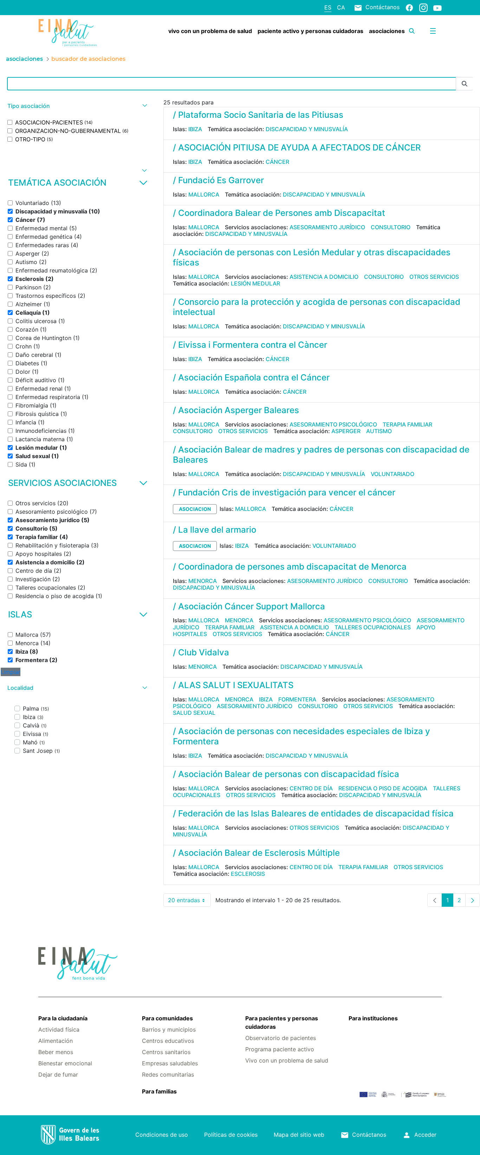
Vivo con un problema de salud (286, 1060)
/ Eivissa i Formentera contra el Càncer (250, 345)
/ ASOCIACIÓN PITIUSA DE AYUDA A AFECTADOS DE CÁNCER (297, 147)
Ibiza (195, 129)
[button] (76, 106)
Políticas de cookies (231, 1134)
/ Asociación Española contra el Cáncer (251, 377)
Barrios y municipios (169, 1029)
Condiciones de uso (161, 1134)
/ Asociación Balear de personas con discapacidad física (286, 774)
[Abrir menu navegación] (433, 31)
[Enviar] (464, 84)
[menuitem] (210, 31)
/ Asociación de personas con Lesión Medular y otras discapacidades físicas (311, 257)
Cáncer (277, 161)
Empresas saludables (170, 1063)
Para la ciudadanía (62, 1018)
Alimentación (55, 1040)
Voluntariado (392, 473)
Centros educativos (168, 1040)
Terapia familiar (407, 424)
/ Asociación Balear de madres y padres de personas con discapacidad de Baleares (321, 454)
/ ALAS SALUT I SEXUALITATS (233, 685)
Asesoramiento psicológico (333, 424)
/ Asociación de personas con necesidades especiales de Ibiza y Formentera (301, 736)
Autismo (379, 431)
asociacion (195, 509)
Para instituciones (373, 1018)
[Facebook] (409, 7)
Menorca (202, 580)
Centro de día (311, 788)
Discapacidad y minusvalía (307, 129)
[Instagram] (423, 7)
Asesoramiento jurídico (327, 227)
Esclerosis (248, 873)
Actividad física (58, 1029)
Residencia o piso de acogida (382, 788)
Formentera (297, 699)
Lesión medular (255, 283)
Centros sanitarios (166, 1051)
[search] (412, 31)
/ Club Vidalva (201, 652)
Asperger (346, 431)
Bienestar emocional (65, 1063)
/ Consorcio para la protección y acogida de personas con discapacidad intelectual (316, 307)
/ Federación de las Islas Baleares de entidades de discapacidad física (313, 813)
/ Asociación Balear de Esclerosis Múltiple (256, 853)
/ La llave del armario (214, 530)
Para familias (159, 1091)
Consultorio (390, 227)
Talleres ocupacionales (373, 627)
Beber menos (55, 1051)
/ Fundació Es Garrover (218, 180)
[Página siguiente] (472, 900)
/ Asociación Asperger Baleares (236, 410)
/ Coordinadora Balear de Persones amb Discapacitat (279, 213)
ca (341, 7)
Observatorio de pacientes (280, 1037)
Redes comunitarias (168, 1074)
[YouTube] (437, 7)
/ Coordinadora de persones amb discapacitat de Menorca (290, 567)
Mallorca (203, 194)
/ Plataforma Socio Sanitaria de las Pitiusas (258, 115)
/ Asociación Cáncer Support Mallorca (249, 606)
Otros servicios (434, 276)
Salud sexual (194, 712)
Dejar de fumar (58, 1074)
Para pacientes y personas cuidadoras (281, 1022)
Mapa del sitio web (299, 1134)
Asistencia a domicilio (324, 276)
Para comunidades (167, 1018)
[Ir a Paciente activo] (71, 33)
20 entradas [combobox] (189, 902)
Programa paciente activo (279, 1049)
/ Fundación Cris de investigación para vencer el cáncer (284, 492)
